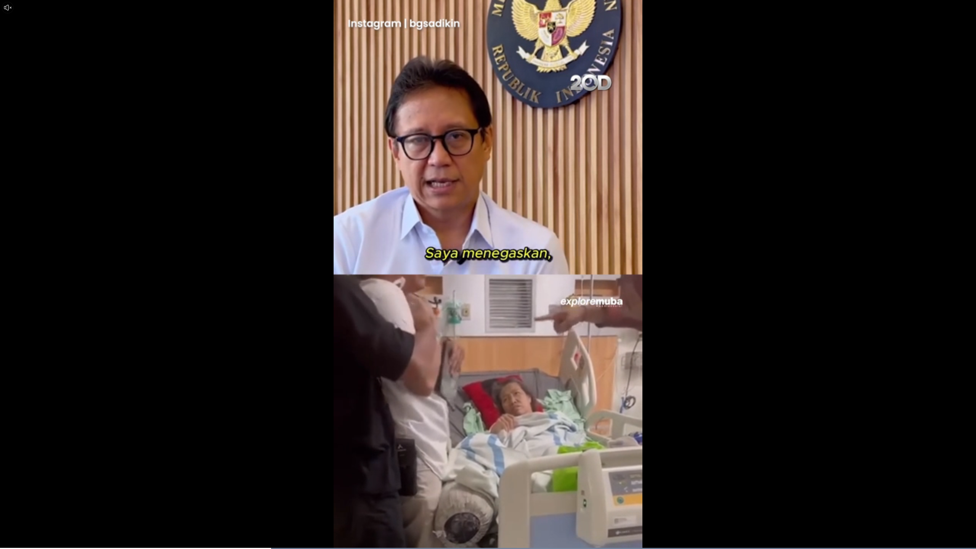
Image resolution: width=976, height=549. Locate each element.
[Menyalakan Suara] (7, 7)
